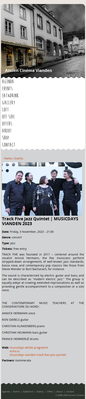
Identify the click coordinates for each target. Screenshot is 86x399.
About (7, 131)
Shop (5, 138)
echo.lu (15, 351)
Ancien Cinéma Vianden (28, 70)
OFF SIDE (8, 117)
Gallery (8, 103)
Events (7, 89)
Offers (7, 124)
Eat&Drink (10, 96)
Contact (8, 145)
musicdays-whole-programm (29, 347)
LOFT (5, 110)
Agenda (8, 82)
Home (8, 158)
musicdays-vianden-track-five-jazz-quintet (38, 355)
